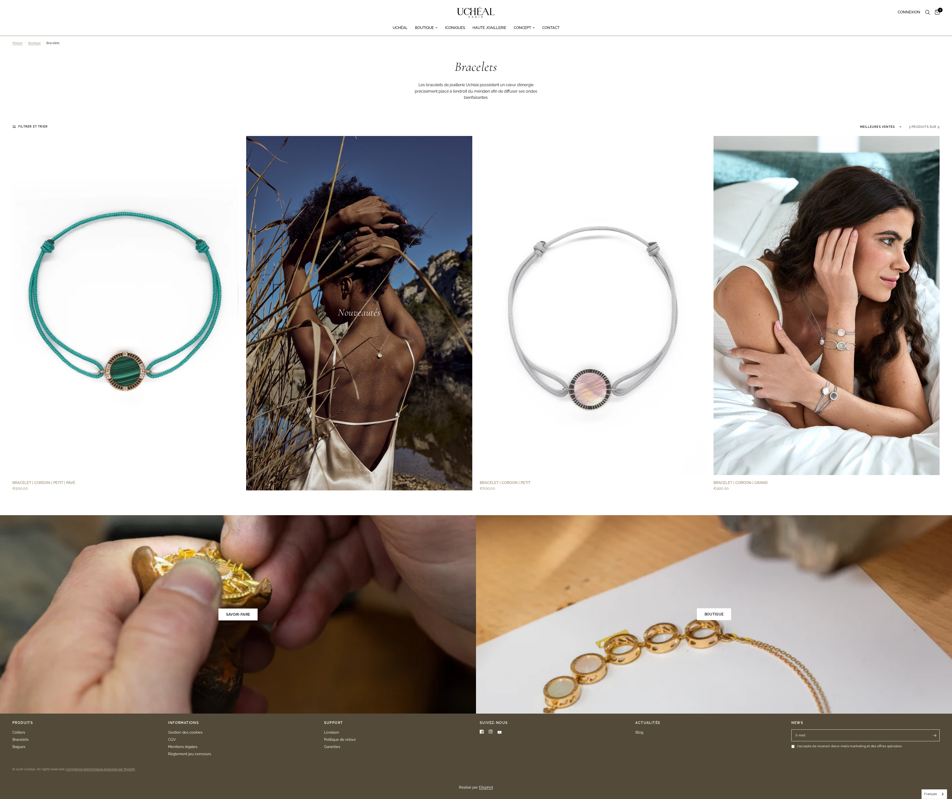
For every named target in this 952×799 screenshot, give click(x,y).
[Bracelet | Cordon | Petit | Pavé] (125, 305)
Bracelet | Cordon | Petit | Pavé (43, 482)
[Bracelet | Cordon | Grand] (827, 305)
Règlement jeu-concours (189, 754)
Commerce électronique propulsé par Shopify (100, 769)
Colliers (18, 732)
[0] (936, 12)
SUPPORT (333, 722)
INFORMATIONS (183, 722)
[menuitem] (400, 27)
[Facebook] (482, 732)
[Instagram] (491, 732)
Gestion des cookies (185, 732)
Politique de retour (340, 739)
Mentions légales (182, 747)
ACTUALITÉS (647, 722)
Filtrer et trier (33, 126)
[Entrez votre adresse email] (935, 735)
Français (930, 794)
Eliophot (486, 787)
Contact (551, 28)
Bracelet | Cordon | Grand (741, 482)
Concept (522, 28)
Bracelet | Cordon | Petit (505, 482)
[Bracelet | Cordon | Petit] (593, 305)
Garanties (332, 747)
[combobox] (934, 794)
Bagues (18, 747)
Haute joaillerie (489, 28)
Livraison (331, 732)
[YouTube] (500, 732)
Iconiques (455, 28)
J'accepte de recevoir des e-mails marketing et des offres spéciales (849, 746)
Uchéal (400, 28)
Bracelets (20, 739)
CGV (172, 739)
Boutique (424, 28)
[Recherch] (927, 12)
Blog (639, 732)
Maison (17, 43)
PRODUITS (22, 722)
